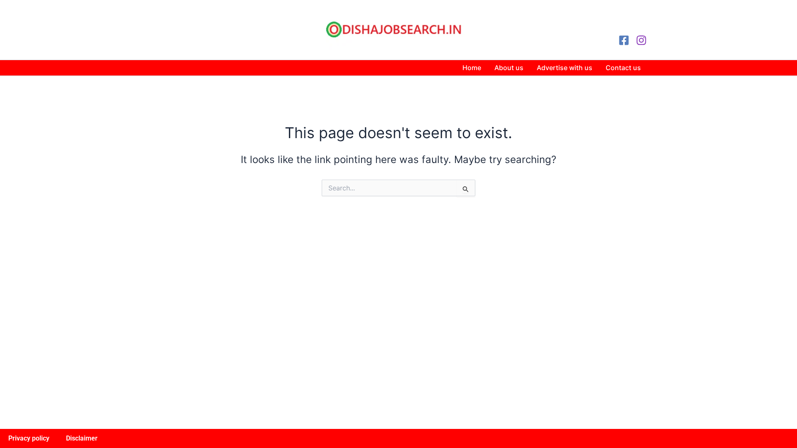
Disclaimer (82, 438)
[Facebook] (624, 40)
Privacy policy (28, 438)
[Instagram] (641, 40)
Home (471, 67)
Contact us (623, 67)
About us (508, 67)
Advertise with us (564, 67)
